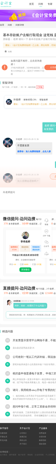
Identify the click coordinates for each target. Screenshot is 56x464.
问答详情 (20, 25)
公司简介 (23, 433)
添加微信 (25, 269)
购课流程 (42, 440)
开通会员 (3, 437)
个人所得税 (50, 455)
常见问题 (3, 440)
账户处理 (21, 455)
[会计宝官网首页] (6, 7)
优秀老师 (42, 433)
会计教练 (3, 455)
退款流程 (42, 444)
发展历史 (23, 437)
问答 (40, 4)
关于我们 (23, 444)
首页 (31, 4)
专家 (50, 4)
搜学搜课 (12, 455)
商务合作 (23, 440)
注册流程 (3, 433)
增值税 (30, 455)
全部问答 (42, 437)
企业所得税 (39, 455)
